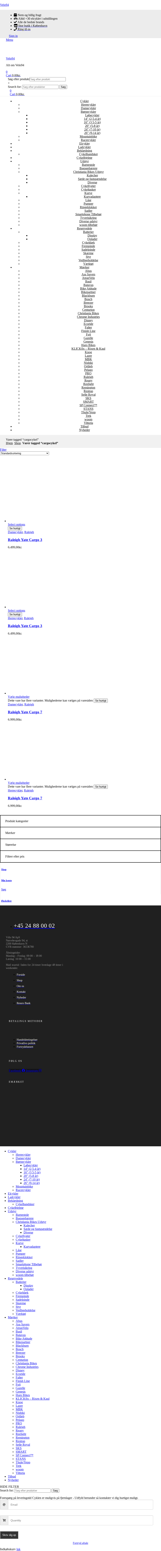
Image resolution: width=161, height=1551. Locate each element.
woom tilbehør (88, 225)
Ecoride (88, 324)
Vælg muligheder (18, 696)
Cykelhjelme (84, 157)
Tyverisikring (88, 217)
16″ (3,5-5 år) (92, 122)
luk (18, 1549)
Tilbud (84, 426)
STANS (88, 408)
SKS (88, 398)
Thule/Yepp (88, 412)
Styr (88, 256)
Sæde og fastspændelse (92, 179)
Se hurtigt (14, 528)
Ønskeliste (6, 901)
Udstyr (84, 161)
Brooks (88, 306)
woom (88, 419)
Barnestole (88, 164)
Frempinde (88, 246)
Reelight (88, 384)
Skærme (88, 253)
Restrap (88, 391)
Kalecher (92, 175)
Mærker (84, 267)
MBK (88, 359)
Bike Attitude (88, 288)
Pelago (88, 369)
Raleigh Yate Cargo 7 (25, 712)
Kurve (88, 193)
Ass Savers (88, 274)
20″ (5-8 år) (92, 125)
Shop (17, 443)
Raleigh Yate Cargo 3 (25, 540)
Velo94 (4, 4)
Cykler (84, 101)
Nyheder (84, 430)
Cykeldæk (88, 242)
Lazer (88, 355)
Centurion (88, 309)
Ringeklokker (88, 207)
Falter (88, 327)
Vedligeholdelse (88, 260)
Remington (88, 387)
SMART (88, 401)
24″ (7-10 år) (92, 129)
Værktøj (88, 263)
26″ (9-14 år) (92, 133)
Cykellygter (88, 186)
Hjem (9, 443)
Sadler (88, 210)
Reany (88, 380)
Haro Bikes (88, 345)
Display (92, 235)
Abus (88, 270)
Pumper (88, 203)
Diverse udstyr (88, 221)
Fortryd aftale (80, 1543)
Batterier (88, 232)
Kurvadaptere (92, 196)
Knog (88, 352)
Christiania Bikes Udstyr (88, 171)
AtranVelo (88, 278)
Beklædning (84, 150)
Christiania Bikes (88, 313)
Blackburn (88, 295)
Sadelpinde (88, 249)
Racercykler (88, 140)
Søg (63, 86)
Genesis (88, 341)
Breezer (88, 302)
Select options (16, 524)
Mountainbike (88, 136)
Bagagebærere (88, 168)
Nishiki (88, 362)
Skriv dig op (9, 1535)
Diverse (92, 182)
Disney (88, 320)
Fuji (88, 334)
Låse (88, 200)
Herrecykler (88, 104)
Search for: (14, 86)
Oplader (92, 239)
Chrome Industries (88, 316)
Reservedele (84, 228)
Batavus (88, 285)
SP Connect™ (88, 405)
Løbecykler (92, 115)
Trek (88, 415)
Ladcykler (84, 147)
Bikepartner (88, 292)
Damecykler (88, 108)
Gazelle (88, 338)
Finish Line (88, 331)
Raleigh (88, 377)
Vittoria (88, 423)
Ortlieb (88, 366)
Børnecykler (88, 111)
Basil (88, 281)
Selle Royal (88, 394)
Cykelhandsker (88, 154)
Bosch (88, 299)
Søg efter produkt (18, 79)
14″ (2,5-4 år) (92, 118)
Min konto (6, 880)
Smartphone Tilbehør (88, 214)
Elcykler (84, 143)
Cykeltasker (88, 189)
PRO (88, 373)
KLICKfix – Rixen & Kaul (88, 348)
